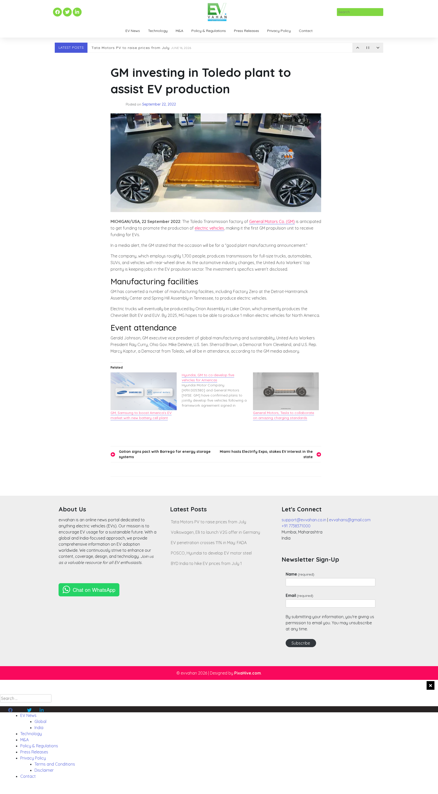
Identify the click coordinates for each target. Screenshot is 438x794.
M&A (179, 30)
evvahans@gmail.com (350, 519)
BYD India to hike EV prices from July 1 (206, 563)
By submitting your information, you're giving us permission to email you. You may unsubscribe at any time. (330, 622)
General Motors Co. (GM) (272, 221)
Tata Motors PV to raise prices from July (141, 47)
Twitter (67, 12)
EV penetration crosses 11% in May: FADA (209, 542)
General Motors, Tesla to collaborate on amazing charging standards (283, 415)
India (38, 727)
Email (299, 595)
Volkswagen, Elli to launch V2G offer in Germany (215, 532)
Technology (158, 30)
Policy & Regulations (208, 30)
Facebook (56, 12)
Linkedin (77, 12)
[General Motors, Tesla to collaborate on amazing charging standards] (286, 391)
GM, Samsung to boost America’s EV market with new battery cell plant (141, 415)
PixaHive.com (247, 673)
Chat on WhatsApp (94, 589)
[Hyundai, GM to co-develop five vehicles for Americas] (217, 390)
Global (40, 721)
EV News (132, 30)
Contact (306, 30)
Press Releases (246, 30)
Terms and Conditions (54, 764)
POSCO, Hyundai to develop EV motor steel (211, 553)
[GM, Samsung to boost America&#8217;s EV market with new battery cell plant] (144, 391)
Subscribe (300, 643)
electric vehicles (209, 228)
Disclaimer (44, 770)
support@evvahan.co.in (304, 519)
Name (300, 574)
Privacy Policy (279, 30)
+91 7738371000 (296, 525)
